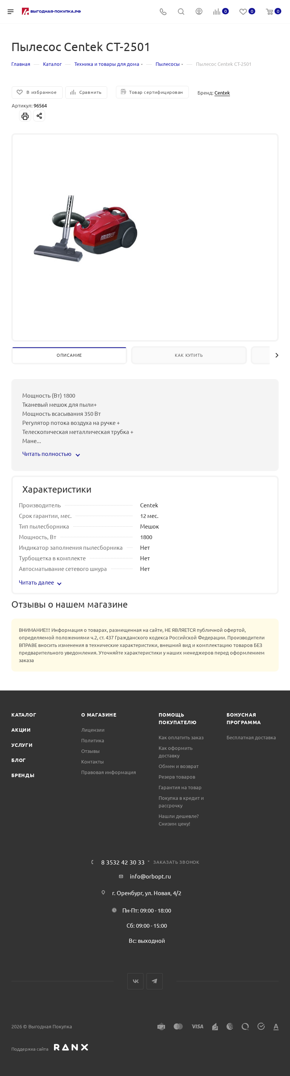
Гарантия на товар (180, 787)
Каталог (24, 714)
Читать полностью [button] (47, 453)
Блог (18, 760)
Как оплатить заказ (181, 737)
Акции (21, 729)
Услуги (22, 745)
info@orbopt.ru (150, 876)
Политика (92, 740)
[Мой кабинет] (199, 12)
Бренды (23, 775)
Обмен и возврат (179, 766)
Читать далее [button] (36, 582)
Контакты (92, 761)
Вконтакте (135, 981)
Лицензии (93, 729)
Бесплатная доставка (251, 737)
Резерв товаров (177, 776)
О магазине (99, 714)
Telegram (155, 981)
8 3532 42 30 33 (123, 862)
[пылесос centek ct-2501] (86, 230)
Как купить (189, 355)
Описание (69, 355)
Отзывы (90, 751)
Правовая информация (108, 772)
